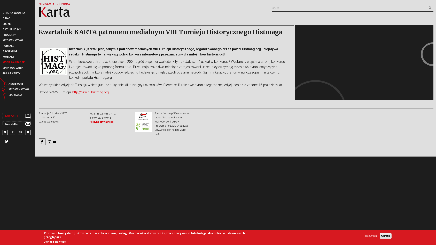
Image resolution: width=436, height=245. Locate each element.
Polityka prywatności (101, 121)
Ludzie (7, 24)
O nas (7, 18)
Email (5, 132)
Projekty (9, 34)
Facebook (12, 132)
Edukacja (15, 94)
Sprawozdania (13, 67)
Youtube (28, 132)
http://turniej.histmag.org (90, 92)
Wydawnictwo (19, 89)
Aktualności (12, 29)
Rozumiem (371, 235)
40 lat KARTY (11, 73)
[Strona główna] (54, 10)
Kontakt (8, 56)
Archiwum (10, 51)
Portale (8, 45)
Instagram (20, 132)
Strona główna (14, 12)
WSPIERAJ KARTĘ (14, 62)
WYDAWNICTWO (13, 40)
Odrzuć (385, 235)
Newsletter (11, 124)
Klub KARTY (11, 115)
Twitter (6, 141)
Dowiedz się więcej (55, 241)
